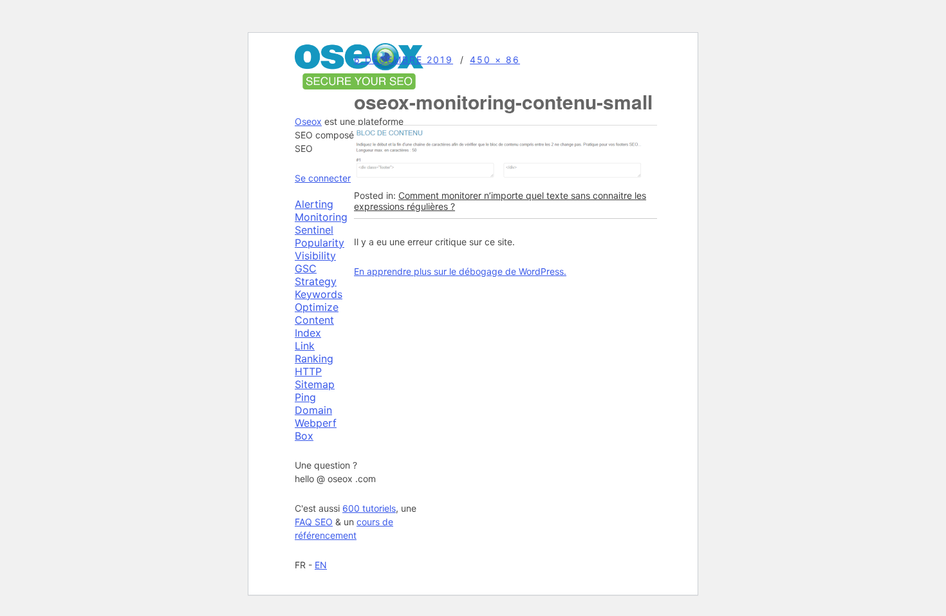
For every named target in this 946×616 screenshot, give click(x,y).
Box (304, 435)
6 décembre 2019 (403, 59)
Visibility (315, 255)
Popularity (319, 242)
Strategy (316, 281)
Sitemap (315, 384)
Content (314, 319)
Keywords (318, 294)
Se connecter (323, 178)
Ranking (314, 358)
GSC (306, 268)
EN (321, 564)
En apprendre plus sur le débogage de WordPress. (460, 271)
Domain (313, 410)
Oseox (308, 121)
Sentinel (314, 229)
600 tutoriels (369, 508)
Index (308, 332)
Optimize (317, 307)
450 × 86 (495, 59)
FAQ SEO (314, 521)
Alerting (314, 204)
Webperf (316, 422)
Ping (305, 397)
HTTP (308, 371)
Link (305, 345)
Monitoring (321, 216)
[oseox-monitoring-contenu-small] (499, 177)
